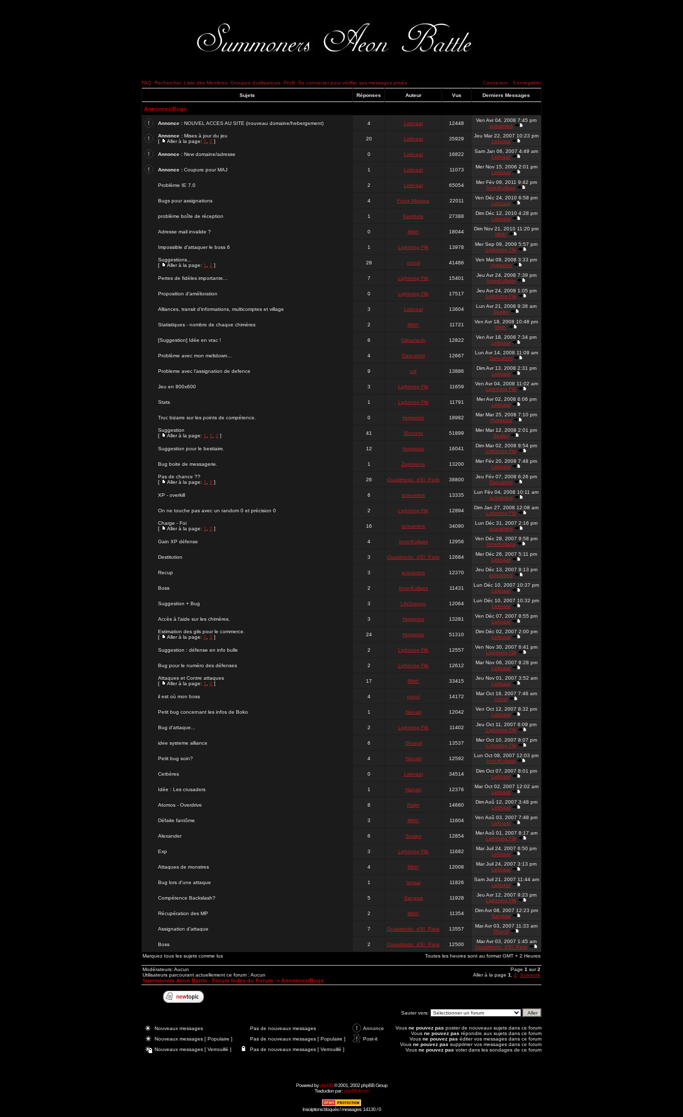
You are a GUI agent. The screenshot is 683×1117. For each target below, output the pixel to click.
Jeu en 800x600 (177, 386)
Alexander (170, 836)
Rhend (501, 931)
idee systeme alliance (183, 743)
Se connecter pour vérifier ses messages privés (352, 82)
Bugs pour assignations (185, 200)
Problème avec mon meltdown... (195, 355)
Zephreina (413, 464)
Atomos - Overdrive (180, 805)
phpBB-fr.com (356, 1091)
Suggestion (171, 430)
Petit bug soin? (175, 758)
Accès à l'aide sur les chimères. (194, 619)
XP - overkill (171, 495)
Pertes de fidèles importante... (193, 278)
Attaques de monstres (183, 867)
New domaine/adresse (210, 154)
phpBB (326, 1085)
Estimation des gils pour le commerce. (201, 631)
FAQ (147, 82)
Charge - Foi (172, 523)
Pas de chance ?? (179, 476)
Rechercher (167, 82)
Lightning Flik (413, 247)
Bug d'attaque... (177, 727)
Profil (289, 82)
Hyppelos (501, 265)
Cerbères (168, 774)
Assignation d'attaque (183, 929)
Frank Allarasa (413, 200)
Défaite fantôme (176, 820)
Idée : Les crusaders (182, 789)
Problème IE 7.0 (177, 185)
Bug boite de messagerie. (188, 464)
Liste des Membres (206, 82)
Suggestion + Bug (179, 603)
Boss (164, 588)
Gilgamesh (413, 340)
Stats (164, 402)
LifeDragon (413, 603)
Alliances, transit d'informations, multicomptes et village (221, 309)
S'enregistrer (527, 82)
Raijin (413, 805)
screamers (501, 125)
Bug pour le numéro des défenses (197, 665)
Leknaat (413, 123)
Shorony (413, 433)
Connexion (495, 82)
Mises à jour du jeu (206, 135)
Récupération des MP (183, 913)
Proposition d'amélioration (188, 293)
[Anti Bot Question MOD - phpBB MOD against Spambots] (342, 1105)
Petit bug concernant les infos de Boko (203, 712)
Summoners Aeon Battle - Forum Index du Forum (207, 981)
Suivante (530, 975)
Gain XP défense (178, 541)
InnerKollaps (501, 187)
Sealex (501, 311)
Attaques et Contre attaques (191, 678)
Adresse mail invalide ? (184, 231)
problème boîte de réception (191, 216)
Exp (162, 851)
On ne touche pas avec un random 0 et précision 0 (217, 510)
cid (413, 371)
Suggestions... (175, 259)
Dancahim (413, 355)
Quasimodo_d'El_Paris (413, 479)
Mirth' (414, 231)
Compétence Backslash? (187, 898)
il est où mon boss (179, 696)
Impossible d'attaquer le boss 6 (194, 247)
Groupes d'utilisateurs (255, 82)
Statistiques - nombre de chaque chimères (207, 324)
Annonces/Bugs (165, 109)
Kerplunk (413, 216)
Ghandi (413, 743)
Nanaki (414, 712)
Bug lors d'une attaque (184, 882)
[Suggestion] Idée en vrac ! (189, 340)
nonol (413, 262)
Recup (165, 572)
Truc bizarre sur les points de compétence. (207, 417)
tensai (413, 882)
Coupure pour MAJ (206, 169)
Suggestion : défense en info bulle (198, 650)
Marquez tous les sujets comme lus (182, 956)
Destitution (170, 557)
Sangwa (413, 898)
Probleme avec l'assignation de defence (204, 371)
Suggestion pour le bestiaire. (191, 448)
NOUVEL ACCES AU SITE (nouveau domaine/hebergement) (254, 123)
